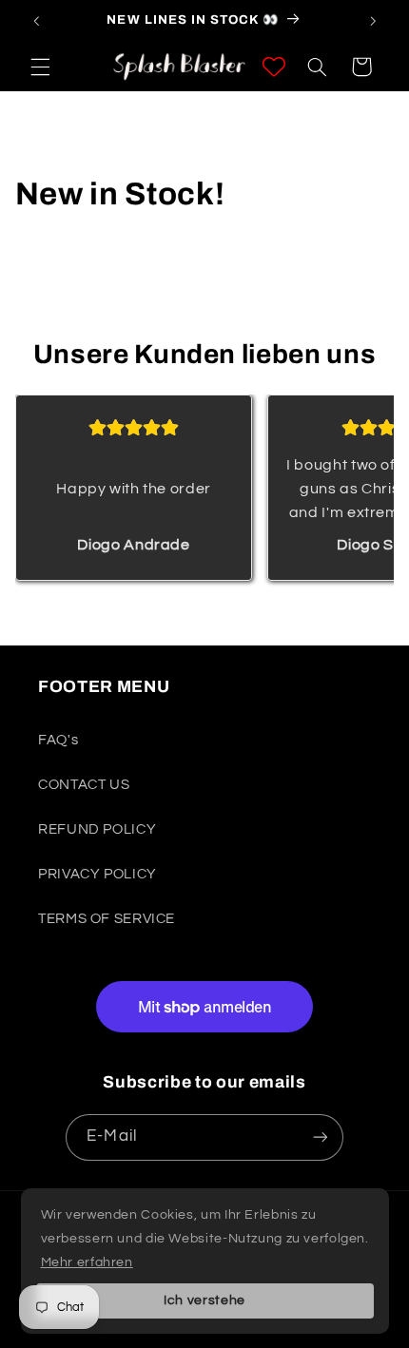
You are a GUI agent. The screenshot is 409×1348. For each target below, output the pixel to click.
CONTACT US (83, 785)
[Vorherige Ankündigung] (36, 21)
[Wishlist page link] (274, 66)
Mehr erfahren (87, 1262)
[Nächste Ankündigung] (373, 21)
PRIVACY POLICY (97, 874)
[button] (40, 66)
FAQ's (58, 740)
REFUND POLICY (97, 829)
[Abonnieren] (319, 1137)
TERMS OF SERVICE (106, 919)
